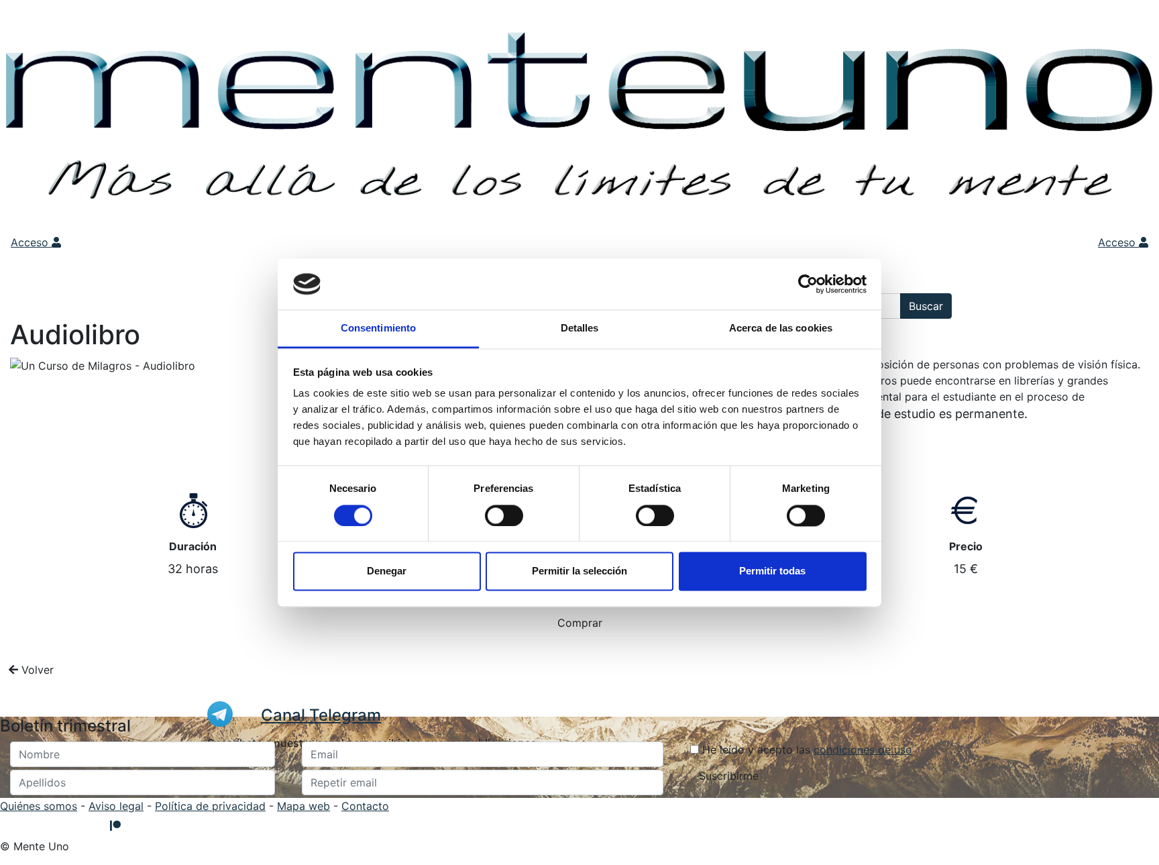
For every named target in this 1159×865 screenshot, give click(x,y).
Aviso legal (116, 806)
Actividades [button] (312, 242)
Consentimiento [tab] (378, 328)
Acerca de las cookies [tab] (780, 328)
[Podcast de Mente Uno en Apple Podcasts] (136, 825)
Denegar (386, 571)
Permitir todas (772, 571)
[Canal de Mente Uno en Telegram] (94, 825)
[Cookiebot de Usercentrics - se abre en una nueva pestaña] (808, 284)
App (541, 242)
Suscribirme (729, 775)
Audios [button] (254, 242)
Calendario (492, 242)
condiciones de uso (863, 749)
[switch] (504, 515)
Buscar (926, 306)
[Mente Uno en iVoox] (12, 825)
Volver (36, 669)
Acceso (31, 242)
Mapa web (303, 806)
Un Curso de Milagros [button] (161, 242)
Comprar (579, 622)
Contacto (365, 806)
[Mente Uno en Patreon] (115, 825)
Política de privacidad (210, 806)
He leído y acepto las (805, 749)
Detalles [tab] (580, 328)
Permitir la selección (579, 571)
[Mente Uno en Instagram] (67, 825)
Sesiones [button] (375, 242)
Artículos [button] (431, 242)
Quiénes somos (38, 806)
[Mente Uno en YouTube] (39, 825)
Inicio (79, 242)
